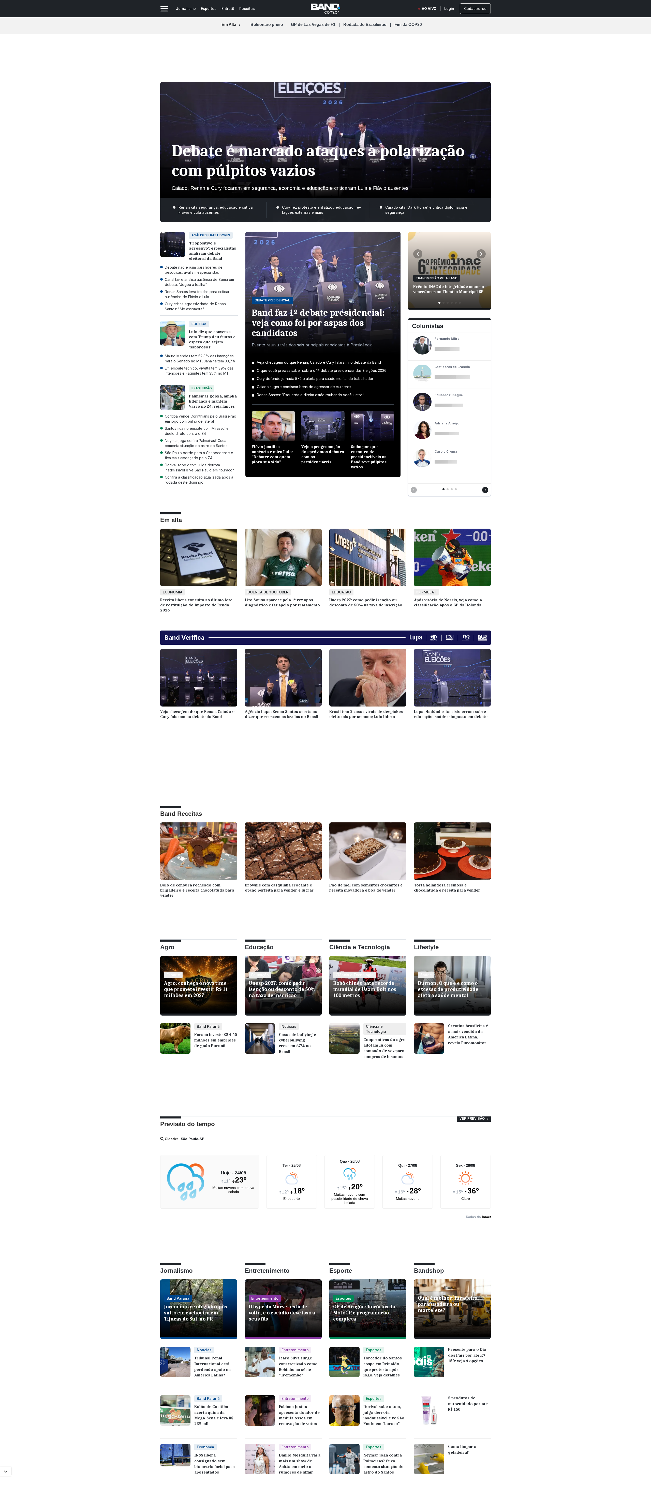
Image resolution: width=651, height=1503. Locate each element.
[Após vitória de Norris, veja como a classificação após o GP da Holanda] (452, 559)
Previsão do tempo (187, 1124)
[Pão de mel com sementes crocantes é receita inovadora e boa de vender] (367, 852)
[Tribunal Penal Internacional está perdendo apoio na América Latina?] (175, 1366)
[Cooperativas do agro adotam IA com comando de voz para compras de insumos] (344, 1044)
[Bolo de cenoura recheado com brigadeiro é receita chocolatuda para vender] (198, 852)
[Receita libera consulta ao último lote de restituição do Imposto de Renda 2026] (198, 559)
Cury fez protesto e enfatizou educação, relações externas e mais (321, 209)
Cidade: (171, 1139)
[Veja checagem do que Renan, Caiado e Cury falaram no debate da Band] (198, 679)
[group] (449, 271)
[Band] (325, 8)
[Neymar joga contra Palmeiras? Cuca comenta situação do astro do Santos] (344, 1463)
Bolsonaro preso (266, 25)
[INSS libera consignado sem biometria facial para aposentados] (175, 1463)
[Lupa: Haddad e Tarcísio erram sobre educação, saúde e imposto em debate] (452, 679)
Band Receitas (181, 813)
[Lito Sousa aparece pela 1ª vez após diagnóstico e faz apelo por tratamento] (283, 559)
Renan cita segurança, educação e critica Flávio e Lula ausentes (216, 209)
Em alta (171, 519)
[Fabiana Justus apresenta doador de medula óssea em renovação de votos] (260, 1414)
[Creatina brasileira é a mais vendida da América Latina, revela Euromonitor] (429, 1042)
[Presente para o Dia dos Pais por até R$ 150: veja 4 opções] (429, 1366)
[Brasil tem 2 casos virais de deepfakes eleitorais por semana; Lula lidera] (367, 679)
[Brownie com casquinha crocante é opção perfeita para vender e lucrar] (283, 852)
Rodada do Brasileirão (365, 25)
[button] (417, 253)
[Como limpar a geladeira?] (429, 1463)
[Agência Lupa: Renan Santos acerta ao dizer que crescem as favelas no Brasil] (283, 679)
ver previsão (473, 1119)
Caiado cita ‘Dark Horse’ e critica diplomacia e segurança (426, 209)
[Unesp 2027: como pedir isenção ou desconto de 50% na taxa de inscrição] (367, 559)
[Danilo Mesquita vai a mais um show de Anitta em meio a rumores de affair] (260, 1463)
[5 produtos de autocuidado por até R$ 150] (429, 1414)
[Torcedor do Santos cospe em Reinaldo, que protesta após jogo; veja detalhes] (344, 1366)
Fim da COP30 (408, 25)
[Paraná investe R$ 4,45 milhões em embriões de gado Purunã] (175, 1042)
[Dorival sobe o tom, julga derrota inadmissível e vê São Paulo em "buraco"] (344, 1414)
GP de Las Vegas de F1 (313, 25)
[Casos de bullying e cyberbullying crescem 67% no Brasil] (260, 1042)
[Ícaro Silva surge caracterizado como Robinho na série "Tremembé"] (260, 1366)
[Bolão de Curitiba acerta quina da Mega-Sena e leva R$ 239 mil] (175, 1414)
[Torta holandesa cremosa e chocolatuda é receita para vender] (452, 852)
